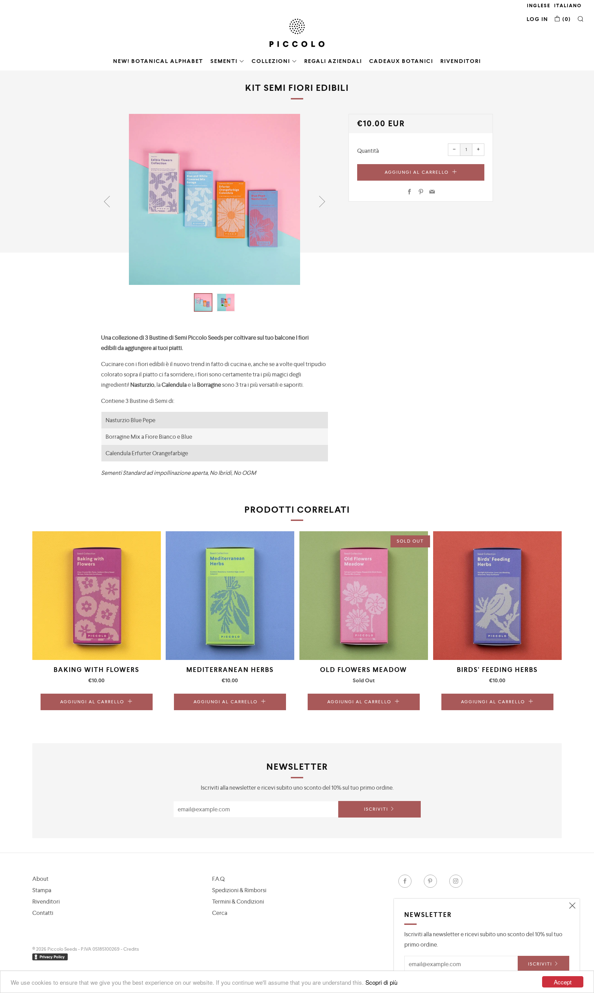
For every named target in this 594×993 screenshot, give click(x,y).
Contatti (42, 913)
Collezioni (271, 61)
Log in (537, 19)
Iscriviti (376, 809)
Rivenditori (460, 61)
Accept (563, 982)
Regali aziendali (333, 61)
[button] (203, 302)
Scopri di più (381, 982)
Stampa (41, 890)
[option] (214, 199)
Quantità (368, 150)
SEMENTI (224, 61)
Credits (131, 949)
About (40, 879)
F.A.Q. (218, 879)
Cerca (219, 913)
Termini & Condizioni (238, 901)
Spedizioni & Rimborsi (239, 890)
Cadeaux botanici (401, 61)
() (566, 19)
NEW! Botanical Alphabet (158, 61)
